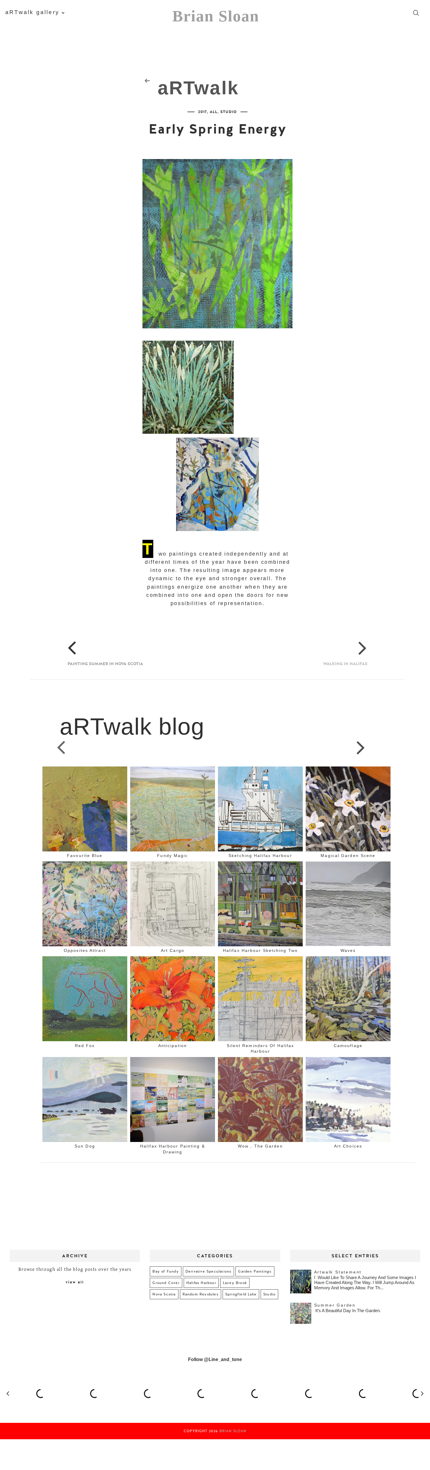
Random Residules (201, 1294)
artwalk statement (338, 1272)
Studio (228, 112)
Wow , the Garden (260, 1146)
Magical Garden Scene (348, 855)
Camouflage (348, 1045)
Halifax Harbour (201, 1283)
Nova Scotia (164, 1294)
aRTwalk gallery (32, 12)
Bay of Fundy (165, 1271)
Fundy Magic (172, 855)
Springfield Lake (241, 1294)
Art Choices (348, 1146)
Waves (348, 950)
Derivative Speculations (208, 1271)
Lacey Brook (235, 1283)
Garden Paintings (254, 1271)
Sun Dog (85, 1146)
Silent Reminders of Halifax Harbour (260, 1048)
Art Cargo (172, 950)
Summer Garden (335, 1305)
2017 (202, 112)
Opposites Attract (85, 950)
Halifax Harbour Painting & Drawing (172, 1149)
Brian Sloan (215, 16)
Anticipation (172, 1045)
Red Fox (85, 1045)
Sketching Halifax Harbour (260, 855)
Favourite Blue (84, 855)
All (213, 112)
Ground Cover (165, 1283)
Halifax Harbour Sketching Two (260, 950)
